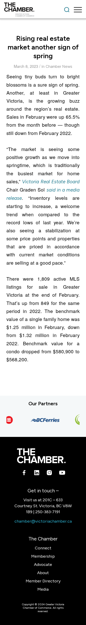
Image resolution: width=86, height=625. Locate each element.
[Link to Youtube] (62, 473)
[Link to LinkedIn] (36, 473)
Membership (43, 556)
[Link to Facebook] (24, 473)
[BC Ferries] (44, 420)
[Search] (66, 9)
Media (43, 589)
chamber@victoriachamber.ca (43, 521)
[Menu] (75, 9)
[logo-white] (41, 455)
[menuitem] (66, 9)
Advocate (43, 564)
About (43, 572)
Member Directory (43, 581)
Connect (43, 548)
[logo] (35, 9)
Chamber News (59, 66)
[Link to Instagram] (49, 473)
